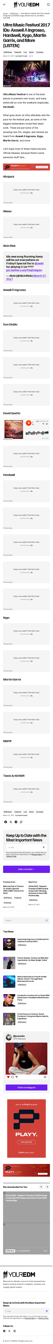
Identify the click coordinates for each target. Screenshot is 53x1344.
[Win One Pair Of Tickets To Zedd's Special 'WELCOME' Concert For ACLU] (14, 894)
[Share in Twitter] (10, 822)
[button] (4, 4)
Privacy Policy (37, 854)
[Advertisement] (26, 1128)
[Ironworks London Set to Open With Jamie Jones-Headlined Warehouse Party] (9, 1000)
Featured (17, 52)
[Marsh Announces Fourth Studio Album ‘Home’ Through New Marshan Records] (9, 981)
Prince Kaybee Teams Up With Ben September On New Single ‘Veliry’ (32, 959)
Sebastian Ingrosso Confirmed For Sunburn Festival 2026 (33, 940)
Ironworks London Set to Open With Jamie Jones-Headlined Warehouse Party (33, 997)
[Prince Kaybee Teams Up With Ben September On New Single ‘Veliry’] (9, 963)
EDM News (14, 13)
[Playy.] (26, 1170)
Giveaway (7, 903)
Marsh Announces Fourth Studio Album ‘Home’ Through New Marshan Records (32, 978)
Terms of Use (11, 856)
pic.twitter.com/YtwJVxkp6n (24, 270)
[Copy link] (21, 822)
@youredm (19, 1036)
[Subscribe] (44, 847)
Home (5, 13)
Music (31, 52)
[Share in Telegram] (16, 822)
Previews (39, 52)
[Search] (47, 920)
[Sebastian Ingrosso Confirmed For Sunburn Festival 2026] (9, 944)
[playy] (26, 167)
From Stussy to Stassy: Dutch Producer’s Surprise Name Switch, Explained (33, 1016)
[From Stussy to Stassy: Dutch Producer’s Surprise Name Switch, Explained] (9, 1019)
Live (25, 52)
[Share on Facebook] (5, 822)
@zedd (39, 263)
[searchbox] (23, 920)
